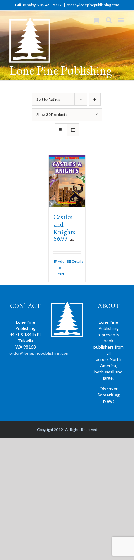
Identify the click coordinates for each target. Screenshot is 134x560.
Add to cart (61, 267)
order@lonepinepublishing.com (93, 4)
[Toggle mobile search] (109, 20)
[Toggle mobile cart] (96, 20)
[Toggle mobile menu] (121, 20)
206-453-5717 (49, 4)
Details (76, 261)
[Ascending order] (95, 99)
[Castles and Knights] (67, 181)
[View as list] (73, 130)
